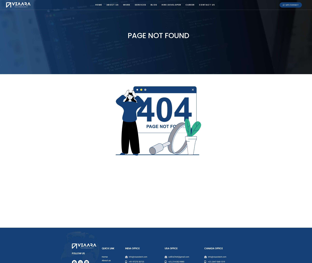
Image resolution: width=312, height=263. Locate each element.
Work (126, 4)
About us (113, 4)
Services (140, 4)
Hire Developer (171, 4)
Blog (154, 4)
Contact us (207, 4)
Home (98, 4)
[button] (291, 5)
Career (190, 4)
